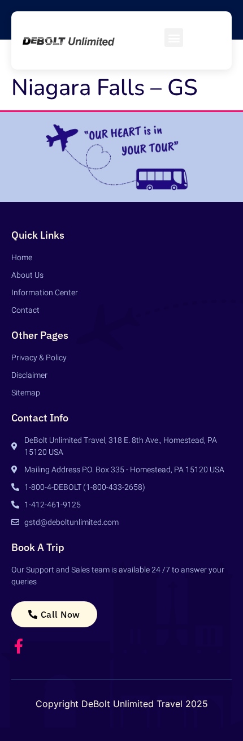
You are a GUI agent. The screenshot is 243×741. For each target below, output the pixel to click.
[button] (173, 37)
